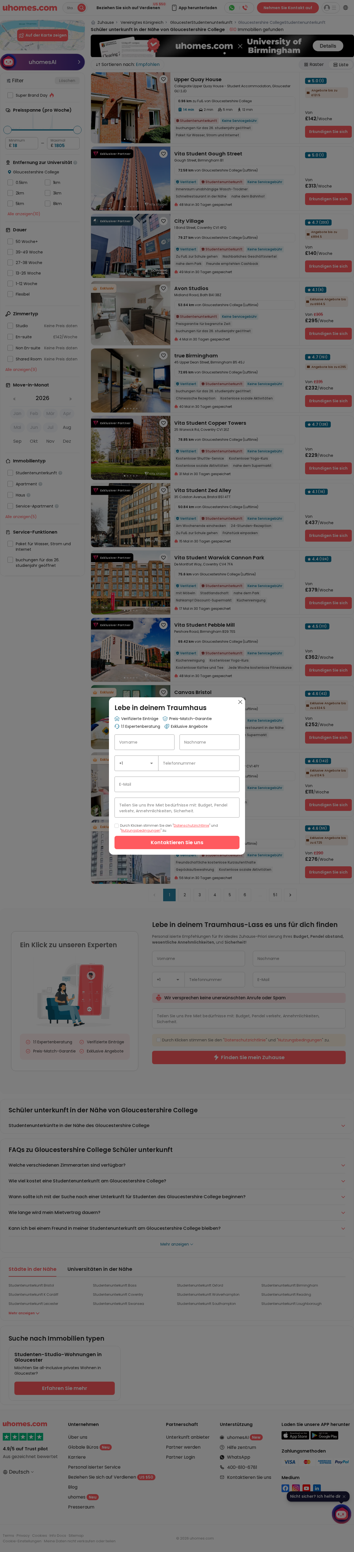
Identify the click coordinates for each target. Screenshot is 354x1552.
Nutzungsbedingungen (140, 830)
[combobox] (136, 763)
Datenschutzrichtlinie (191, 825)
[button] (151, 763)
